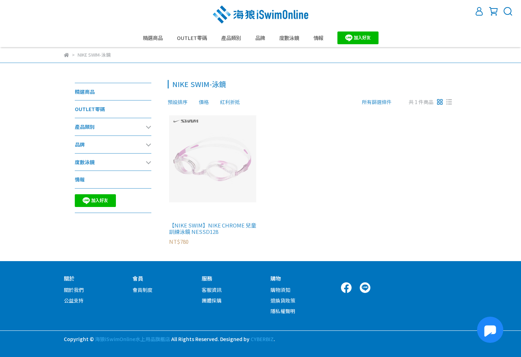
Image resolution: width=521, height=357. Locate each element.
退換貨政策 (282, 300)
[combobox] (180, 102)
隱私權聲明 (282, 311)
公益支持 (74, 300)
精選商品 (153, 37)
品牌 (260, 37)
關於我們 (74, 289)
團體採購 (212, 300)
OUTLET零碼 (192, 37)
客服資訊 (212, 289)
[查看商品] (203, 159)
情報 (318, 37)
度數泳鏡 (289, 37)
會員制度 (142, 289)
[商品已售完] (223, 159)
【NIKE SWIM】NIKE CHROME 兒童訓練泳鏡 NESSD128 (212, 228)
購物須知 (280, 289)
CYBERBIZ (262, 338)
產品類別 (231, 37)
